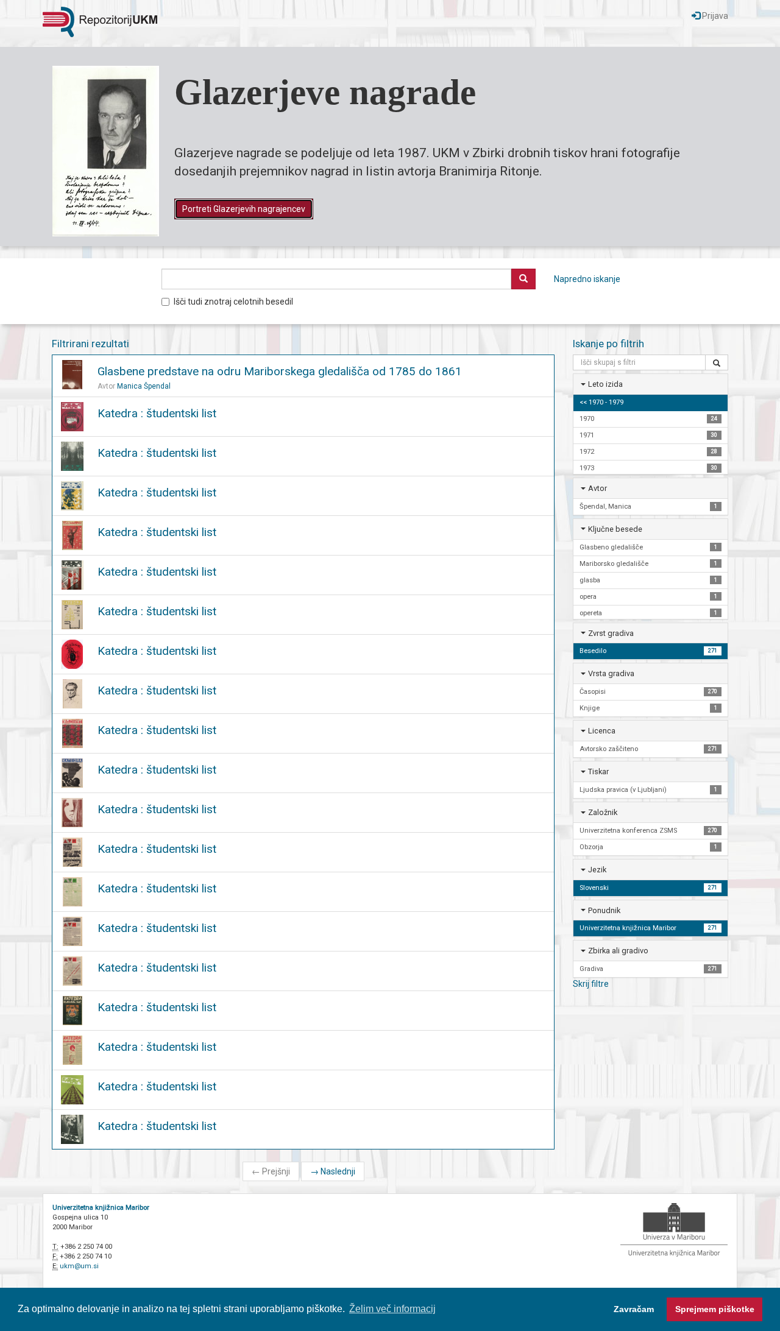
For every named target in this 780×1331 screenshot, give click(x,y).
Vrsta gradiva (611, 673)
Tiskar (598, 771)
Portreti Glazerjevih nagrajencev (243, 209)
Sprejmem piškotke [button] (714, 1309)
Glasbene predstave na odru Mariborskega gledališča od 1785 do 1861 (280, 371)
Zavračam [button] (634, 1309)
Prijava (714, 16)
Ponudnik (604, 910)
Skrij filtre (591, 984)
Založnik (602, 812)
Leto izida (605, 384)
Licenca (601, 730)
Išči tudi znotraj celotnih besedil (233, 301)
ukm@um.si (79, 1266)
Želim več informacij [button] (392, 1309)
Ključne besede (615, 529)
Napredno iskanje (587, 279)
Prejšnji (271, 1171)
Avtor (597, 488)
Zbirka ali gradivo (618, 950)
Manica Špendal (144, 386)
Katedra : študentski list (157, 413)
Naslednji (332, 1171)
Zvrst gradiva (611, 633)
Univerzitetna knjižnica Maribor (100, 1208)
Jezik (597, 869)
